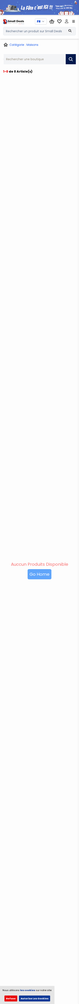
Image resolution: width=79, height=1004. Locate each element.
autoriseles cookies (34, 998)
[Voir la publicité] (39, 7)
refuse (11, 998)
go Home (39, 574)
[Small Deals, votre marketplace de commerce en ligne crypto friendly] (11, 21)
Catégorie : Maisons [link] (23, 45)
